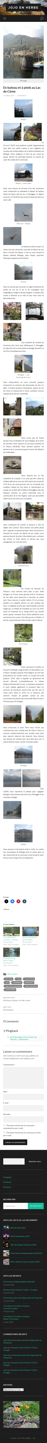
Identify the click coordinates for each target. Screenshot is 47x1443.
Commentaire (9, 1065)
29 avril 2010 (8, 96)
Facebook (7, 1182)
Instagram (7, 1177)
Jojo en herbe (23, 7)
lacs (7, 982)
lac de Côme (29, 979)
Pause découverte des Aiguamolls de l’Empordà (22, 1298)
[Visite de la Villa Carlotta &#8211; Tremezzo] (11, 931)
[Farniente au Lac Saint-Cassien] (11, 952)
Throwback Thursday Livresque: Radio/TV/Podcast (16, 1317)
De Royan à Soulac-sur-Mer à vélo (16, 999)
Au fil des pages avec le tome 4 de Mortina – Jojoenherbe (23, 1038)
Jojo (5, 1340)
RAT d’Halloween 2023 (19, 1236)
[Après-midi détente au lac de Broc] (30, 931)
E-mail (6, 1103)
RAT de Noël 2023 (17, 1228)
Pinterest (7, 1187)
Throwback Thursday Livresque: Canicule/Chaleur (16, 1307)
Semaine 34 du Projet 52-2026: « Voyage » (20, 1290)
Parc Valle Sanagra (13, 986)
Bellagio (9, 979)
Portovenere (8, 1008)
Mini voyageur (12, 974)
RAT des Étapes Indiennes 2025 (23, 1245)
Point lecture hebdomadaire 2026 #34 (26, 1253)
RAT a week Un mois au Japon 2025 (25, 1262)
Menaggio (29, 982)
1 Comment (22, 96)
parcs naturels (31, 986)
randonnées (10, 990)
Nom (5, 1092)
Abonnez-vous (35, 1161)
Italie (18, 979)
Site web (6, 1114)
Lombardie (17, 982)
